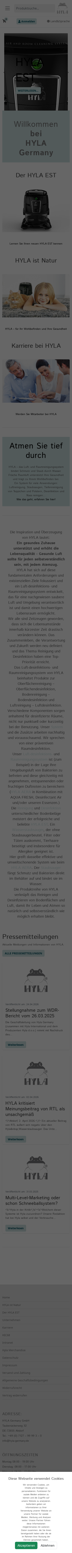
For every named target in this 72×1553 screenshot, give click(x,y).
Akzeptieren (26, 1545)
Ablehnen (48, 1545)
